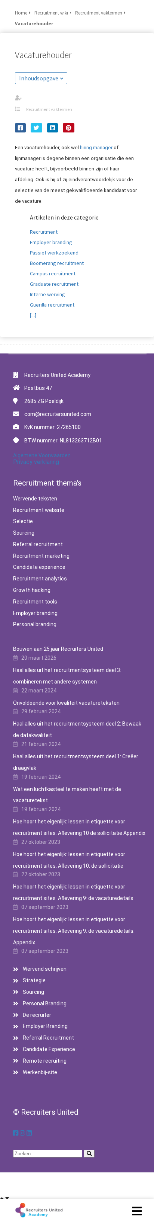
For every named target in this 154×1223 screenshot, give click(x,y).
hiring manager (96, 147)
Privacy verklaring (36, 461)
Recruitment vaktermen (49, 109)
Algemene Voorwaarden (42, 455)
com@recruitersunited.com (57, 414)
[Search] (89, 1154)
